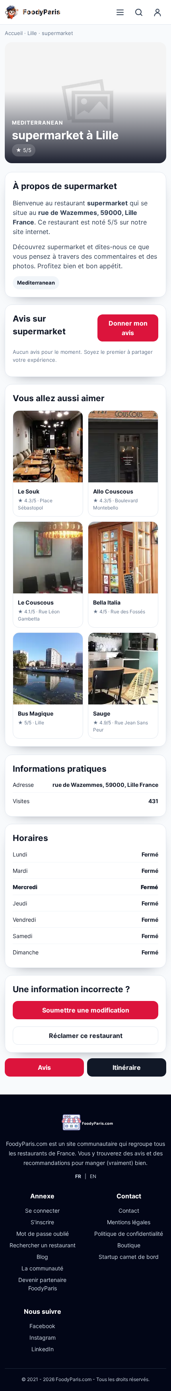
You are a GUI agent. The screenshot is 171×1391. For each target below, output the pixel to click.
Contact (129, 1210)
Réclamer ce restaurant (85, 1036)
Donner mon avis (128, 328)
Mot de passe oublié (42, 1233)
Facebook (42, 1326)
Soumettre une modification (85, 1010)
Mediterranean (36, 282)
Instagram (42, 1337)
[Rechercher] (139, 12)
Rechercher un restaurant (43, 1245)
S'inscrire (42, 1222)
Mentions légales (128, 1222)
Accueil (14, 33)
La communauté (42, 1268)
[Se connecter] (157, 12)
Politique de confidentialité (128, 1233)
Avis (44, 1067)
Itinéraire (127, 1067)
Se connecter (42, 1210)
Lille (32, 33)
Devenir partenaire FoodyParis (42, 1284)
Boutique (128, 1245)
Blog (42, 1256)
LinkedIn (42, 1349)
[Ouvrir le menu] (120, 12)
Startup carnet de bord (129, 1256)
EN (93, 1176)
